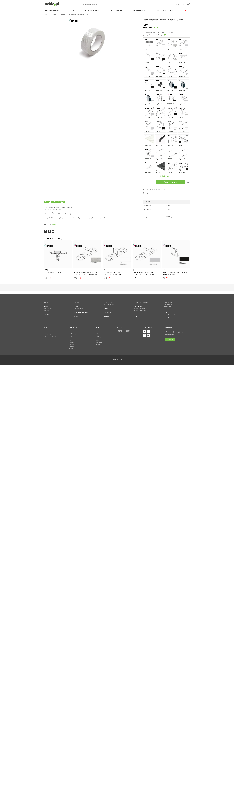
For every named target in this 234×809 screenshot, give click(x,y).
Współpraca (99, 333)
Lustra (106, 308)
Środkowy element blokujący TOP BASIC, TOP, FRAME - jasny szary (144, 274)
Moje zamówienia (48, 333)
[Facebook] (144, 331)
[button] (188, 182)
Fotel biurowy (48, 308)
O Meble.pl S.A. (100, 337)
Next (190, 262)
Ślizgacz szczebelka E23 (53, 272)
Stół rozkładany (168, 302)
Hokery (46, 314)
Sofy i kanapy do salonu (140, 308)
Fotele (46, 306)
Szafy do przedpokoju (169, 314)
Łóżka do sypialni (108, 302)
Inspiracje (71, 346)
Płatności (71, 342)
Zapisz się (170, 339)
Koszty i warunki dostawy (76, 337)
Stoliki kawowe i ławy (81, 312)
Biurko (46, 302)
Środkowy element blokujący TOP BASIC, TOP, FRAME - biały (115, 274)
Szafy (165, 312)
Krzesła (76, 306)
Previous (43, 262)
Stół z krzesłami (168, 304)
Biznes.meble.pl (100, 344)
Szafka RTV (167, 308)
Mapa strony (99, 342)
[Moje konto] (177, 4)
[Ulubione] (183, 4)
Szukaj (150, 4)
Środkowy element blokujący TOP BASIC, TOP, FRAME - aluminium (85, 274)
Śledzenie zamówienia (50, 331)
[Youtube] (148, 335)
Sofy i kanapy (138, 306)
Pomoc (71, 338)
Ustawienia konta (48, 335)
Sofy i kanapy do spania (140, 310)
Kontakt (98, 331)
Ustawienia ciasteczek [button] (50, 337)
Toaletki (166, 318)
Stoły (135, 316)
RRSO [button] (156, 27)
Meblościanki (108, 312)
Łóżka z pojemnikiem (109, 304)
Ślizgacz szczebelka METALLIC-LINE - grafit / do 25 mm (175, 274)
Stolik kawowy (167, 306)
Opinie (97, 338)
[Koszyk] (188, 4)
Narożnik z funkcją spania (141, 302)
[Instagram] (148, 331)
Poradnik (71, 344)
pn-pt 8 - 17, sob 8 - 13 (157, 189)
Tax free (71, 348)
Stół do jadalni (137, 318)
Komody (76, 302)
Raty (70, 340)
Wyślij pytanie (150, 193)
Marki (97, 340)
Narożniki (107, 316)
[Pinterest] (144, 335)
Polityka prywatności (74, 333)
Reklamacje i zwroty (74, 335)
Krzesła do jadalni (78, 308)
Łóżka (76, 316)
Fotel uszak (47, 310)
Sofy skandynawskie (139, 312)
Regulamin (72, 331)
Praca (97, 335)
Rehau (54, 224)
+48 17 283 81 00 (123, 331)
